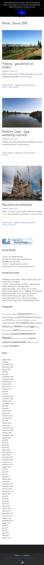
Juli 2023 (5, 391)
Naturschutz (23, 330)
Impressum (21, 560)
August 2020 (6, 438)
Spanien (10, 223)
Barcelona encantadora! (17, 204)
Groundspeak (22, 322)
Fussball (4, 323)
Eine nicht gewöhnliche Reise (29, 300)
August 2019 (6, 467)
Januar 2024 (6, 386)
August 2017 (6, 523)
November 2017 (7, 516)
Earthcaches (27, 153)
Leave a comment (13, 87)
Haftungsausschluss (30, 558)
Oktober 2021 (7, 418)
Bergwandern (25, 313)
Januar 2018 (6, 511)
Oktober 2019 (7, 462)
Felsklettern (26, 320)
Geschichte (11, 323)
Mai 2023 (5, 394)
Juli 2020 (5, 440)
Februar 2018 (6, 508)
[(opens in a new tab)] (17, 244)
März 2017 (6, 535)
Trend (32, 342)
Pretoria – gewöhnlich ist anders (17, 65)
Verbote (36, 342)
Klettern (18, 326)
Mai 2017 (5, 530)
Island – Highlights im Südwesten (30, 291)
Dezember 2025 (7, 364)
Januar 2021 (6, 425)
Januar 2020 (6, 455)
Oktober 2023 (7, 389)
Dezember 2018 (7, 484)
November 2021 (7, 416)
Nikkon (22, 555)
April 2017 (5, 533)
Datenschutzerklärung (14, 558)
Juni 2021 (5, 421)
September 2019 (8, 464)
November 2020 (7, 430)
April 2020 (5, 447)
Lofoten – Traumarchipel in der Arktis (15, 264)
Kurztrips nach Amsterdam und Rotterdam (16, 259)
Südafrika (10, 85)
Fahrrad (9, 320)
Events (4, 320)
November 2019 (7, 460)
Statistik (6, 342)
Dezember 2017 (7, 513)
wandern (14, 345)
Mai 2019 (5, 474)
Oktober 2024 (7, 382)
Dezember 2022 (7, 396)
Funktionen (33, 320)
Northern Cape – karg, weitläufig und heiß (16, 133)
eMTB (33, 317)
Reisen (25, 85)
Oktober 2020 (7, 433)
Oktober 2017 (7, 518)
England (38, 317)
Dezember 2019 (7, 457)
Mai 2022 (5, 406)
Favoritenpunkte (17, 320)
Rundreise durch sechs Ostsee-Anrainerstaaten (18, 266)
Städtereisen (31, 85)
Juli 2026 (5, 362)
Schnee (26, 338)
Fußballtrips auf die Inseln (11, 262)
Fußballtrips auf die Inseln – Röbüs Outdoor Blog (19, 279)
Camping (15, 317)
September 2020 (8, 435)
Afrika (21, 85)
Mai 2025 (5, 374)
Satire (21, 338)
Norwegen (31, 330)
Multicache (9, 330)
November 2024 (7, 379)
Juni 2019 (5, 472)
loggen (32, 326)
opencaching (6, 334)
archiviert (8, 314)
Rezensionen (16, 338)
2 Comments (12, 225)
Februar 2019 (6, 479)
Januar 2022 (6, 413)
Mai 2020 (5, 445)
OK (22, 13)
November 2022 (7, 399)
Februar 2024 (6, 384)
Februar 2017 (6, 538)
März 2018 (6, 506)
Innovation (38, 323)
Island (5, 326)
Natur (16, 330)
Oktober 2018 (7, 489)
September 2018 (8, 491)
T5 (28, 342)
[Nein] (41, 8)
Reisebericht (28, 333)
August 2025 (6, 369)
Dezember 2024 (7, 377)
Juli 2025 (5, 372)
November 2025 (7, 367)
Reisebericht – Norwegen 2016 (18, 286)
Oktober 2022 (7, 401)
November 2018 (7, 486)
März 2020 (6, 450)
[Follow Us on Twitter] (22, 562)
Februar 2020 (6, 452)
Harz (31, 322)
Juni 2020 (5, 443)
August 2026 (6, 360)
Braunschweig (7, 317)
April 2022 (5, 408)
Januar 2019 (6, 482)
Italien (11, 327)
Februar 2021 (6, 423)
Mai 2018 (5, 501)
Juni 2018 (5, 499)
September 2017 (8, 521)
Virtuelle (4, 87)
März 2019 (6, 477)
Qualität (16, 333)
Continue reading (26, 77)
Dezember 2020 (7, 428)
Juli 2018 (5, 496)
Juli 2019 (5, 469)
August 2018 (6, 494)
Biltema (35, 314)
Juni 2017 (5, 528)
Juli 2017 (5, 525)
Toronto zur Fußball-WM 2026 (12, 257)
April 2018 (5, 504)
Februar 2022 (6, 411)
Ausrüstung (15, 314)
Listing (26, 327)
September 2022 (8, 403)
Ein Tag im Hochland (26, 296)
